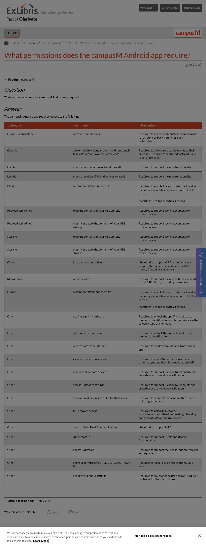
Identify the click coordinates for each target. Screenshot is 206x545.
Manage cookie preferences (153, 535)
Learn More (40, 540)
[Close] (199, 535)
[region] (103, 536)
